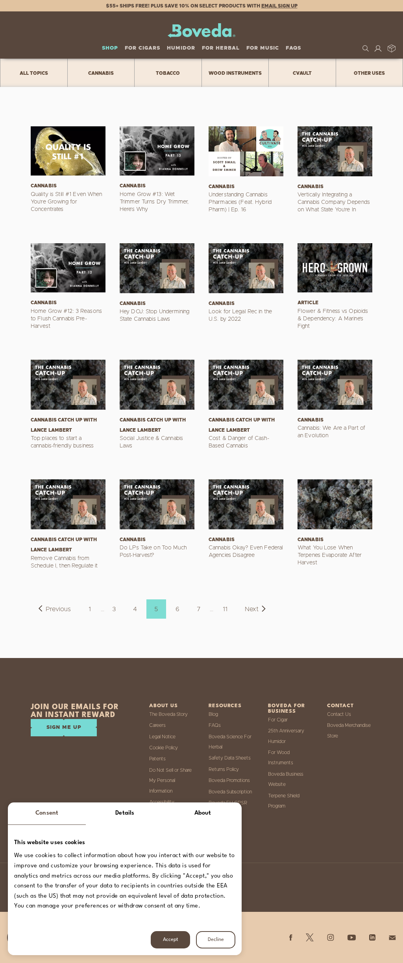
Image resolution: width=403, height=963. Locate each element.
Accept (170, 939)
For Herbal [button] (221, 48)
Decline (216, 939)
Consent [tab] (46, 813)
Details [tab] (124, 813)
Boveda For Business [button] (286, 708)
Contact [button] (340, 705)
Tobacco (168, 73)
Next (252, 609)
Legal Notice (162, 736)
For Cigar (278, 719)
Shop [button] (110, 48)
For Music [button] (262, 48)
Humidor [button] (181, 48)
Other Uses (369, 73)
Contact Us (339, 714)
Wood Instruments (235, 73)
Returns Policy (224, 769)
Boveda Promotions (229, 780)
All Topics (34, 73)
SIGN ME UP (63, 727)
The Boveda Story (168, 714)
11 (225, 609)
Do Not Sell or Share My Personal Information (170, 780)
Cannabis (101, 73)
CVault (302, 73)
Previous (58, 609)
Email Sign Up (279, 6)
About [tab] (202, 813)
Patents (157, 758)
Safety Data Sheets (230, 758)
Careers (157, 725)
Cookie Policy (163, 747)
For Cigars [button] (142, 48)
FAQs (293, 48)
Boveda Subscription (230, 791)
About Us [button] (163, 705)
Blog (213, 714)
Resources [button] (225, 705)
